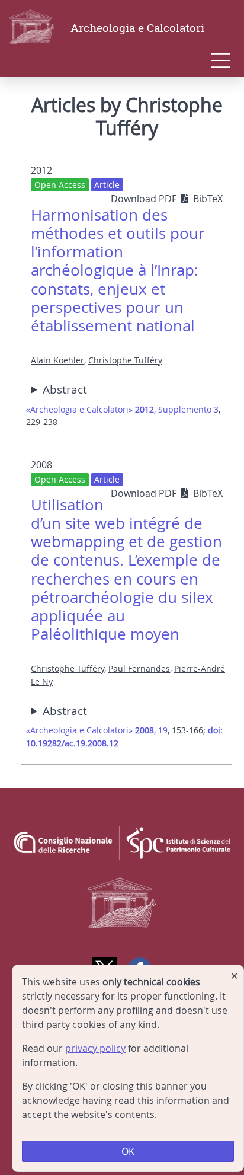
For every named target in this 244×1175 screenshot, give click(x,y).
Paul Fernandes (139, 668)
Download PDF (145, 198)
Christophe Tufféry (125, 360)
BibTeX (208, 198)
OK (127, 1151)
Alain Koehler (57, 360)
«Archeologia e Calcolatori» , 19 (97, 730)
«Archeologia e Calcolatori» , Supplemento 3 (122, 409)
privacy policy (95, 1048)
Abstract (65, 389)
